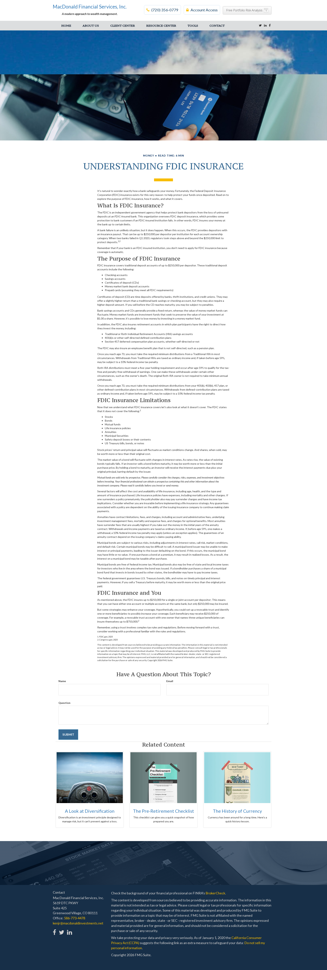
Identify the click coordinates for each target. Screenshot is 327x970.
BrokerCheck (215, 893)
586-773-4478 (74, 918)
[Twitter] (260, 25)
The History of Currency (237, 811)
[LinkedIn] (265, 25)
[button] (91, 25)
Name (62, 681)
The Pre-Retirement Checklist (163, 811)
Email (169, 681)
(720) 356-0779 (164, 10)
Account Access (204, 10)
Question (64, 702)
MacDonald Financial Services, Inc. (90, 7)
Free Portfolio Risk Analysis (244, 10)
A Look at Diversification (89, 811)
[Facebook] (269, 25)
